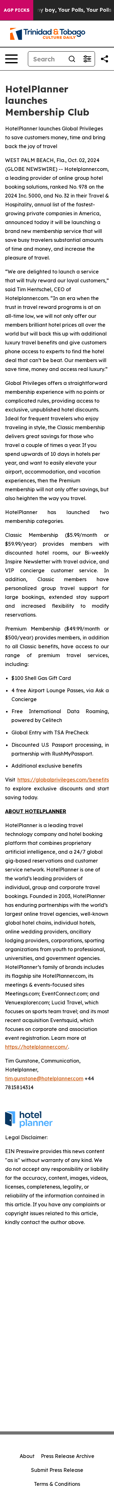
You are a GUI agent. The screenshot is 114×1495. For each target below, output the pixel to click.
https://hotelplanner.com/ (36, 1047)
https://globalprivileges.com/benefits (63, 779)
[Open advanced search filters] (87, 59)
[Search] (71, 59)
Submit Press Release (57, 1470)
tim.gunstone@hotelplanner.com (44, 1078)
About (27, 1456)
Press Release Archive (67, 1456)
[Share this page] (104, 59)
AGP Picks (16, 10)
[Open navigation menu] (11, 59)
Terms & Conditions (57, 1484)
